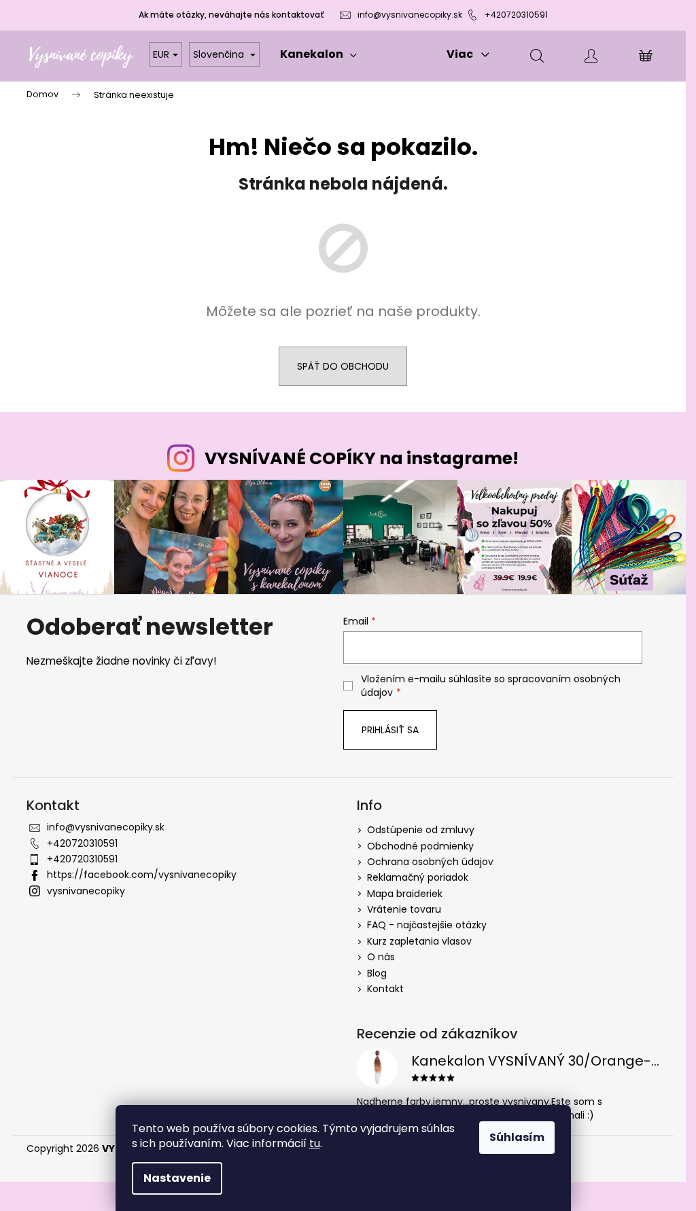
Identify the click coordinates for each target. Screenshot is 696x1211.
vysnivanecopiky (86, 891)
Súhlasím (516, 1137)
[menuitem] (318, 54)
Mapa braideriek (404, 893)
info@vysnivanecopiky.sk (410, 14)
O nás (381, 957)
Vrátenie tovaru (404, 909)
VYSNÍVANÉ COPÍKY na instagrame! (362, 458)
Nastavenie (177, 1178)
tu (314, 1143)
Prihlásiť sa (390, 730)
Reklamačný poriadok (417, 877)
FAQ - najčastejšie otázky (427, 925)
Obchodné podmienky (420, 846)
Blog (377, 973)
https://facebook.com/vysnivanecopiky (142, 874)
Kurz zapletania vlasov (419, 941)
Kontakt (385, 989)
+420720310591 (516, 14)
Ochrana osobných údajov (430, 861)
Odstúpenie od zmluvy (420, 830)
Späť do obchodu (343, 366)
